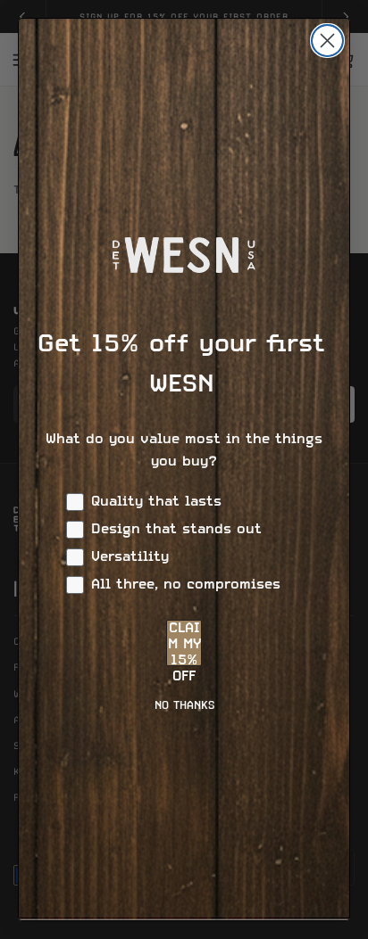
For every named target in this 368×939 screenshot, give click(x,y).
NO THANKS (184, 706)
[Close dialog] (327, 40)
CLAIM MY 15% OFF (184, 643)
